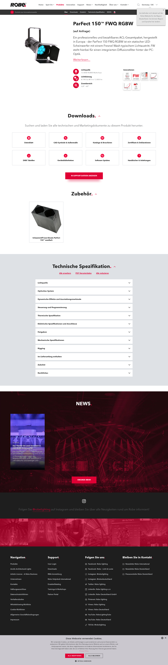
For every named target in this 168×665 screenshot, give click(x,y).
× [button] (165, 638)
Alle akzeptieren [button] (74, 656)
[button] (84, 661)
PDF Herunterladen (84, 273)
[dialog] (84, 650)
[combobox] (162, 638)
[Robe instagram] (84, 501)
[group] (24, 569)
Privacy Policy (83, 651)
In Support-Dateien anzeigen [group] (84, 176)
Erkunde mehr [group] (84, 480)
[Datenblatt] (114, 12)
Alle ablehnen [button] (94, 656)
